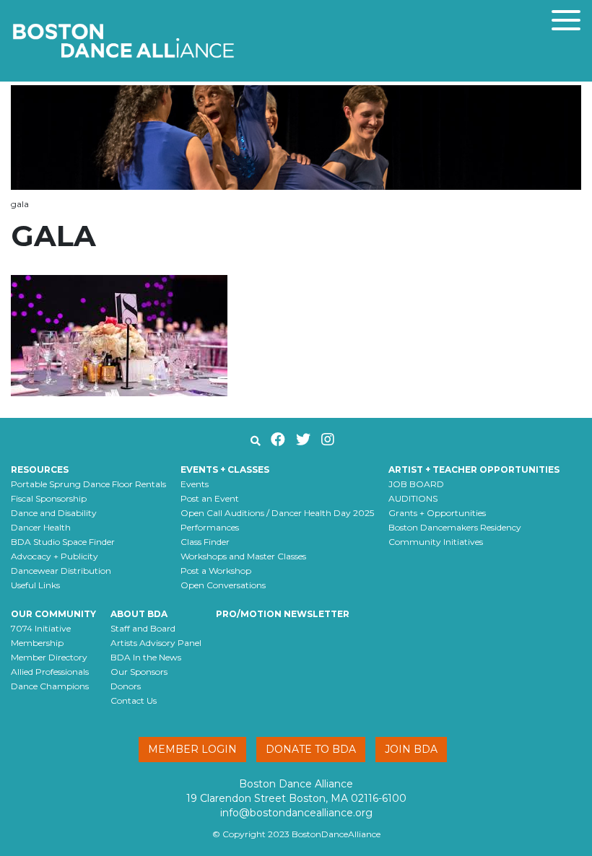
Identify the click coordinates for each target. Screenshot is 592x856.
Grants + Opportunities (437, 512)
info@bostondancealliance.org (296, 812)
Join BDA (411, 749)
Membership (37, 642)
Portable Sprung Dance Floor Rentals (88, 484)
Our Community (53, 613)
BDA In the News (145, 657)
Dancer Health (41, 527)
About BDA (138, 613)
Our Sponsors (138, 671)
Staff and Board (142, 628)
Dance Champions (50, 686)
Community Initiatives (435, 541)
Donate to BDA (311, 749)
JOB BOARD (416, 484)
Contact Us (133, 700)
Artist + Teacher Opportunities (474, 469)
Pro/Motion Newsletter (282, 613)
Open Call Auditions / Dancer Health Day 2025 (277, 512)
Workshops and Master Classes (243, 556)
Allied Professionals (50, 671)
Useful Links (35, 585)
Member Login (192, 749)
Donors (125, 686)
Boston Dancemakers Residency (454, 527)
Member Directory (49, 657)
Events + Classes (224, 469)
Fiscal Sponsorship (49, 498)
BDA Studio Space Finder (63, 541)
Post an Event (209, 498)
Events (194, 484)
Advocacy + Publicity (54, 556)
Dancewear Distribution (61, 570)
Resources (40, 469)
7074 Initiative (41, 628)
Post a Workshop (215, 570)
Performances (209, 527)
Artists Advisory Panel (155, 642)
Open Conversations (223, 585)
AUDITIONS (413, 498)
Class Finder (205, 541)
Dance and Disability (54, 512)
